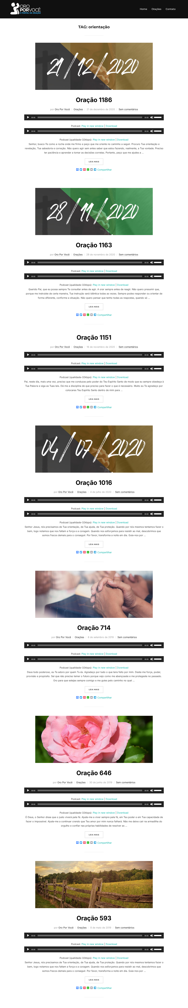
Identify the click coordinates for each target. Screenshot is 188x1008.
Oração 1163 (94, 245)
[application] (94, 117)
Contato (171, 9)
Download (111, 125)
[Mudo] (151, 117)
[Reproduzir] (28, 117)
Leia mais (96, 161)
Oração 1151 (94, 337)
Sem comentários (128, 109)
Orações (156, 9)
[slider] (158, 117)
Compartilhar (104, 169)
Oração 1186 (94, 100)
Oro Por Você (62, 109)
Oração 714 (94, 627)
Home (143, 9)
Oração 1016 (94, 482)
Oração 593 (94, 918)
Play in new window (93, 125)
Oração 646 (93, 773)
